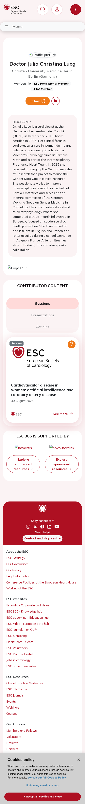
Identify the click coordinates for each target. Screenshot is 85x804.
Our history (13, 570)
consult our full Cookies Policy (47, 777)
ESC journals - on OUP (21, 630)
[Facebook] (42, 527)
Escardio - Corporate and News (28, 605)
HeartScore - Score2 (20, 642)
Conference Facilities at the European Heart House (41, 582)
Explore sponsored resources (22, 464)
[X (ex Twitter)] (35, 527)
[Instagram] (28, 527)
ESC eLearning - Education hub (27, 617)
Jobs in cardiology (18, 660)
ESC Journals (15, 695)
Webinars (13, 707)
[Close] (78, 759)
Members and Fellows (21, 730)
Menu (17, 26)
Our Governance (17, 564)
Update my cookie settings (42, 785)
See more (60, 414)
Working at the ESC (19, 588)
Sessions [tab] (42, 303)
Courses (11, 713)
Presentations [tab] (42, 315)
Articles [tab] (42, 326)
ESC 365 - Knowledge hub (24, 611)
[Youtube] (57, 526)
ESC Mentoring (16, 636)
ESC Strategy (15, 558)
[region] (42, 778)
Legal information (18, 576)
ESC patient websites (21, 666)
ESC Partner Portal (19, 654)
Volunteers (13, 737)
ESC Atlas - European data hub (27, 624)
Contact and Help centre (42, 538)
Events (11, 701)
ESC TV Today (16, 689)
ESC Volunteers (17, 648)
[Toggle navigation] (75, 9)
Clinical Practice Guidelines (24, 683)
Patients (12, 743)
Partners (12, 749)
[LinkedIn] (49, 527)
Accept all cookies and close (44, 796)
